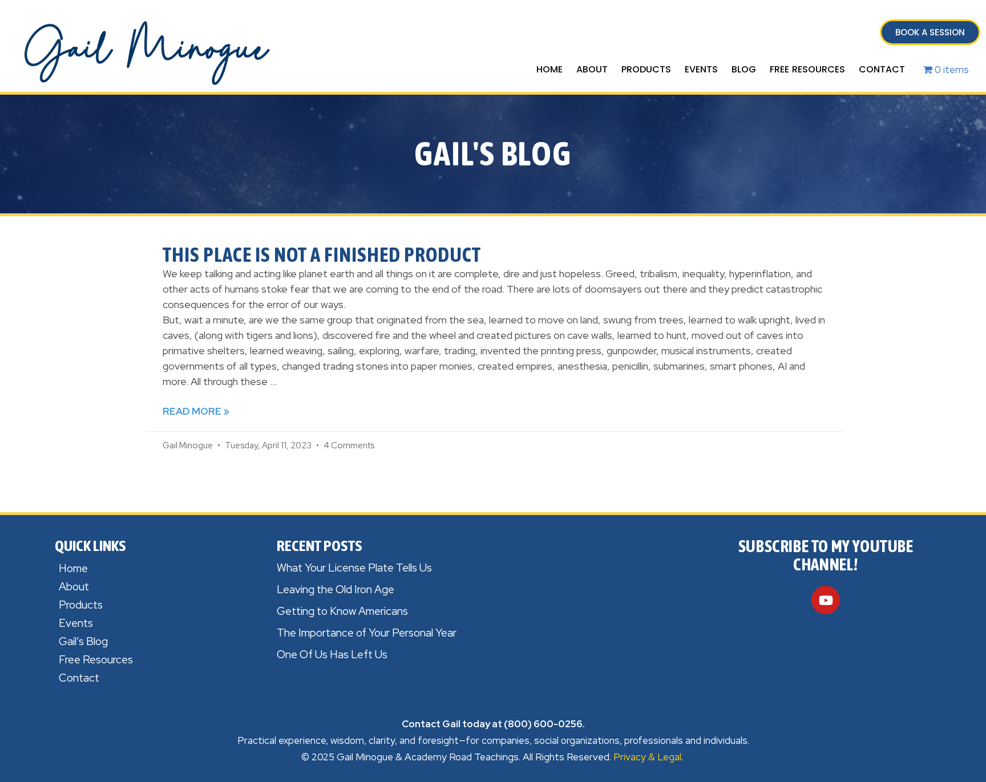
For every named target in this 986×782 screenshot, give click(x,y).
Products (646, 69)
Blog (744, 69)
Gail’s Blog (83, 641)
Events (701, 69)
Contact (882, 69)
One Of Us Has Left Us (332, 654)
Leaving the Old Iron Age (335, 589)
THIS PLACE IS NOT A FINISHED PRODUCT (322, 254)
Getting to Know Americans (342, 611)
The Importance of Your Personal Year (366, 633)
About (592, 69)
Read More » (196, 411)
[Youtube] (825, 600)
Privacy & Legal (647, 757)
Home (549, 69)
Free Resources (807, 69)
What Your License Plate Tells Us (354, 568)
